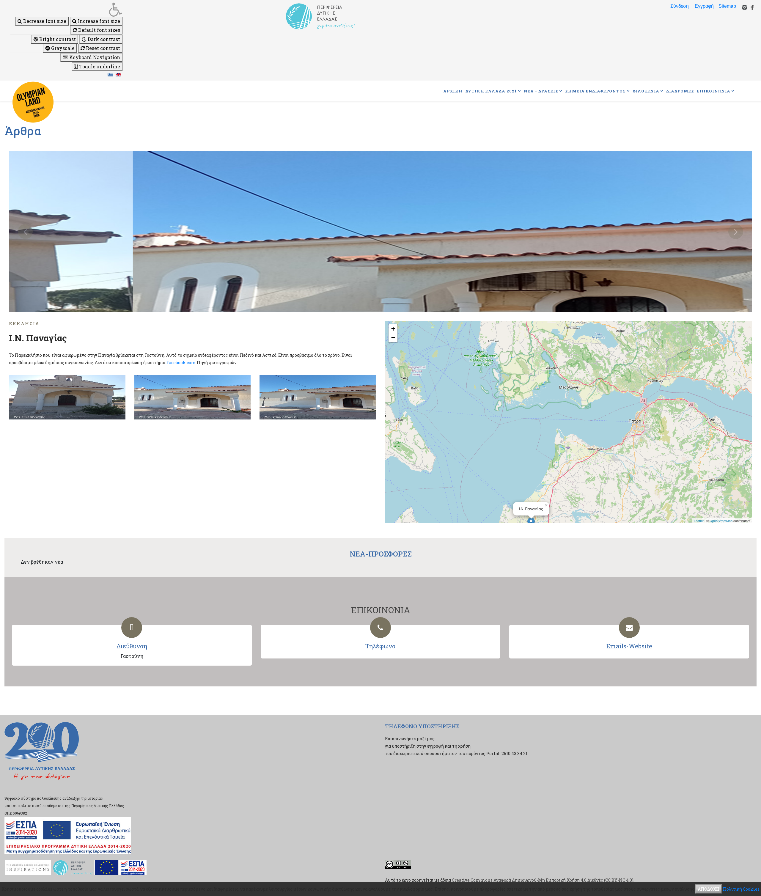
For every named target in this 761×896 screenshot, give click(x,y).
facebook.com (181, 362)
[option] (380, 231)
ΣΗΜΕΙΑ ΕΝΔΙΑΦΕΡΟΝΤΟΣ (595, 91)
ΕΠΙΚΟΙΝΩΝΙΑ (713, 91)
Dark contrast (103, 39)
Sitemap (727, 6)
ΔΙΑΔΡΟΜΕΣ (680, 91)
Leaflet (699, 520)
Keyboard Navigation (94, 57)
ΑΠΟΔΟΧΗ (709, 889)
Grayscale (62, 48)
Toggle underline (99, 66)
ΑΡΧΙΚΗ (453, 91)
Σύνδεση (679, 6)
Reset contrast (102, 48)
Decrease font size (44, 21)
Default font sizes (98, 30)
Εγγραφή (704, 6)
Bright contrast (57, 39)
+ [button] (393, 328)
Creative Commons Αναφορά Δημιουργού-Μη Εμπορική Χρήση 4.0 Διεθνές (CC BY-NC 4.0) (542, 880)
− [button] (393, 337)
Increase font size (98, 21)
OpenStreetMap (721, 520)
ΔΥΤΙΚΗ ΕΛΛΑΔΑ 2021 (491, 91)
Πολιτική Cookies (741, 889)
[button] (66, 9)
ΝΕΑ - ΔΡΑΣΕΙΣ (541, 91)
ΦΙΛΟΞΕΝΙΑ (646, 91)
